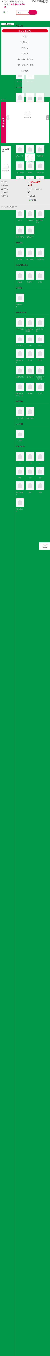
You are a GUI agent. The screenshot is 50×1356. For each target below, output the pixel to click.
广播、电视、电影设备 (25, 59)
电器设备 (25, 48)
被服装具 (25, 71)
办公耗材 (25, 36)
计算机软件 (25, 42)
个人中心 (44, 3)
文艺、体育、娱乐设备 (25, 65)
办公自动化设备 (25, 31)
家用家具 (25, 54)
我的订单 (44, 1)
